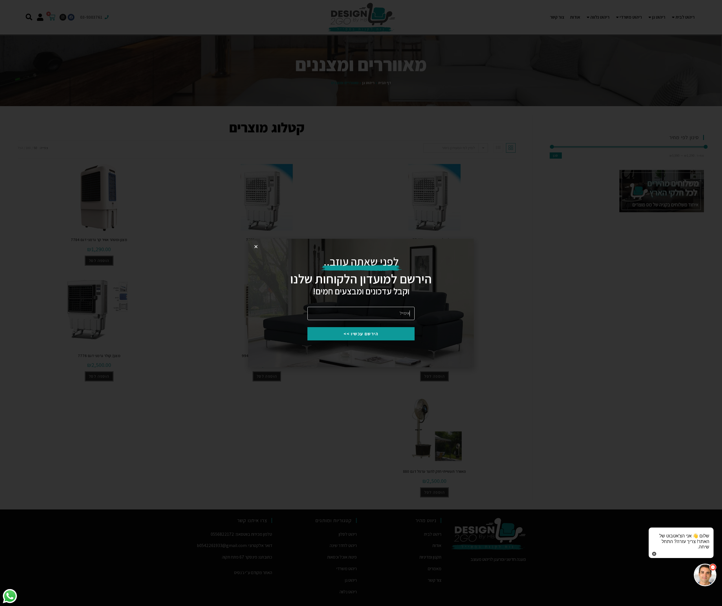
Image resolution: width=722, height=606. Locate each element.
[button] (705, 575)
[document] (361, 303)
